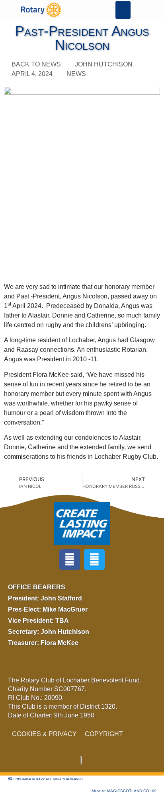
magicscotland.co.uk (131, 791)
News (76, 73)
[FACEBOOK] (69, 559)
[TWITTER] (94, 559)
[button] (123, 10)
